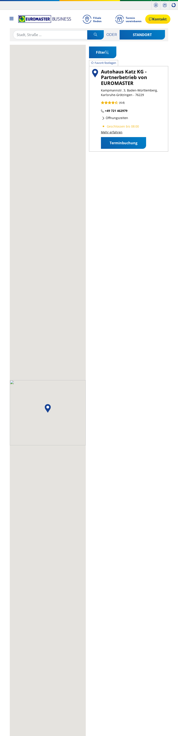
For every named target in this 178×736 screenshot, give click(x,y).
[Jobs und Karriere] (164, 5)
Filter (100, 52)
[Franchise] (173, 5)
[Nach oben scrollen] (166, 727)
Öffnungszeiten (116, 118)
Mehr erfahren (111, 132)
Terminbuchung (123, 143)
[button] (47, 408)
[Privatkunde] (156, 5)
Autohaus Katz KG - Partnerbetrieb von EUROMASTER (124, 77)
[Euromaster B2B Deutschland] (43, 19)
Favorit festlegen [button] (105, 63)
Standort (142, 34)
